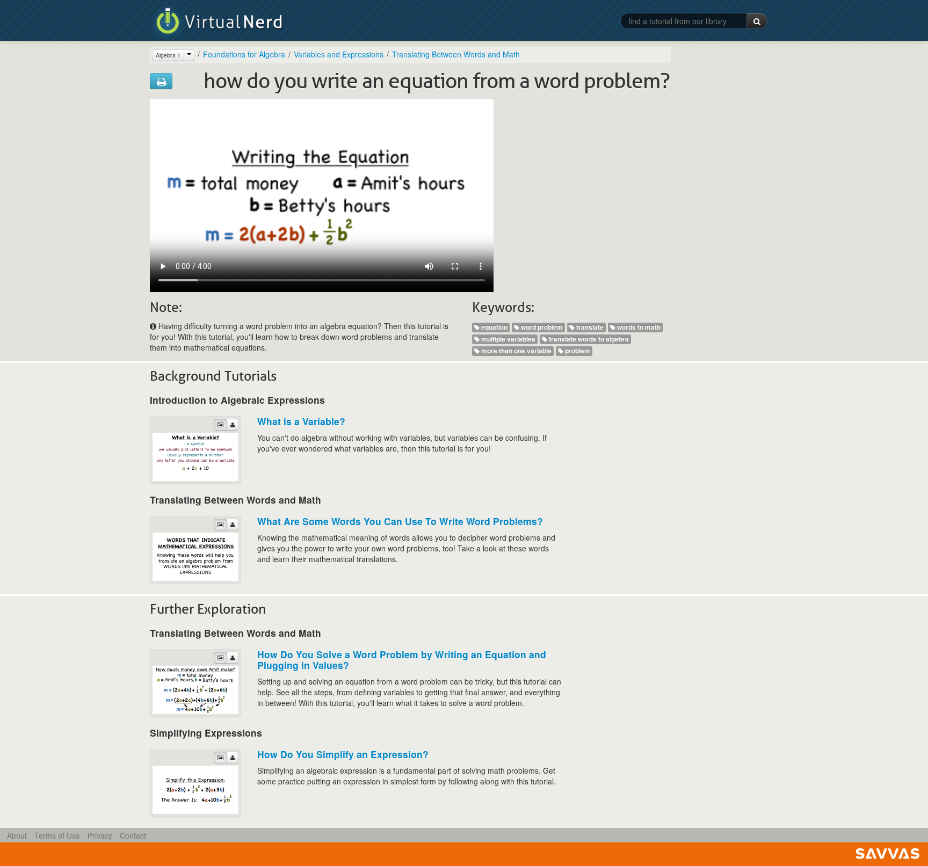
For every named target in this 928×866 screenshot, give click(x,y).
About (17, 835)
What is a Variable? (301, 421)
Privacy (100, 835)
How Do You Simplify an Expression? (343, 754)
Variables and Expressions (338, 54)
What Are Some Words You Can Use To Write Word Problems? (400, 521)
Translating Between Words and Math (456, 54)
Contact (133, 835)
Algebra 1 (168, 55)
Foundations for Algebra (244, 54)
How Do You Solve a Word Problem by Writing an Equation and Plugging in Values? (401, 659)
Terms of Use (57, 835)
